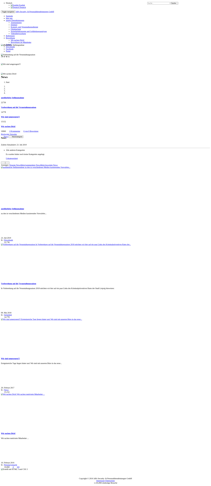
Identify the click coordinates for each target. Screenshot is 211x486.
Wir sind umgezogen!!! (10, 359)
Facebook (9, 49)
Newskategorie (17, 137)
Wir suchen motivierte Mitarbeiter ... (31, 394)
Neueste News (15, 165)
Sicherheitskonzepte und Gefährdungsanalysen (29, 31)
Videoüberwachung (18, 34)
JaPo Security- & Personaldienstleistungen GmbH (35, 12)
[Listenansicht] (7, 163)
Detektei (14, 25)
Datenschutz (110, 481)
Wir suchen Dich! (17, 40)
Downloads (10, 47)
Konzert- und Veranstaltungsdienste (24, 27)
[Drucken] (11, 242)
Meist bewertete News (49, 165)
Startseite (9, 16)
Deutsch (22, 7)
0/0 (18, 467)
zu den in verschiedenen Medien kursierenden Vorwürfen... (47, 167)
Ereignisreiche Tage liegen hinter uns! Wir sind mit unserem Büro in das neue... (51, 319)
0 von (30, 131)
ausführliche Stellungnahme (12, 209)
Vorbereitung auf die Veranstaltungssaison (18, 284)
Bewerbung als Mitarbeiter (21, 42)
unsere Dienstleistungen (15, 20)
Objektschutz (16, 29)
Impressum (100, 481)
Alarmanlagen (16, 23)
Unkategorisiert (12, 158)
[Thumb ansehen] (3, 163)
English (22, 5)
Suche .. (174, 3)
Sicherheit (8, 315)
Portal (8, 51)
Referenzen (10, 36)
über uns (9, 18)
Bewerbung (10, 38)
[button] (5, 134)
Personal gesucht (10, 465)
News (6, 390)
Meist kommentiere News (30, 165)
